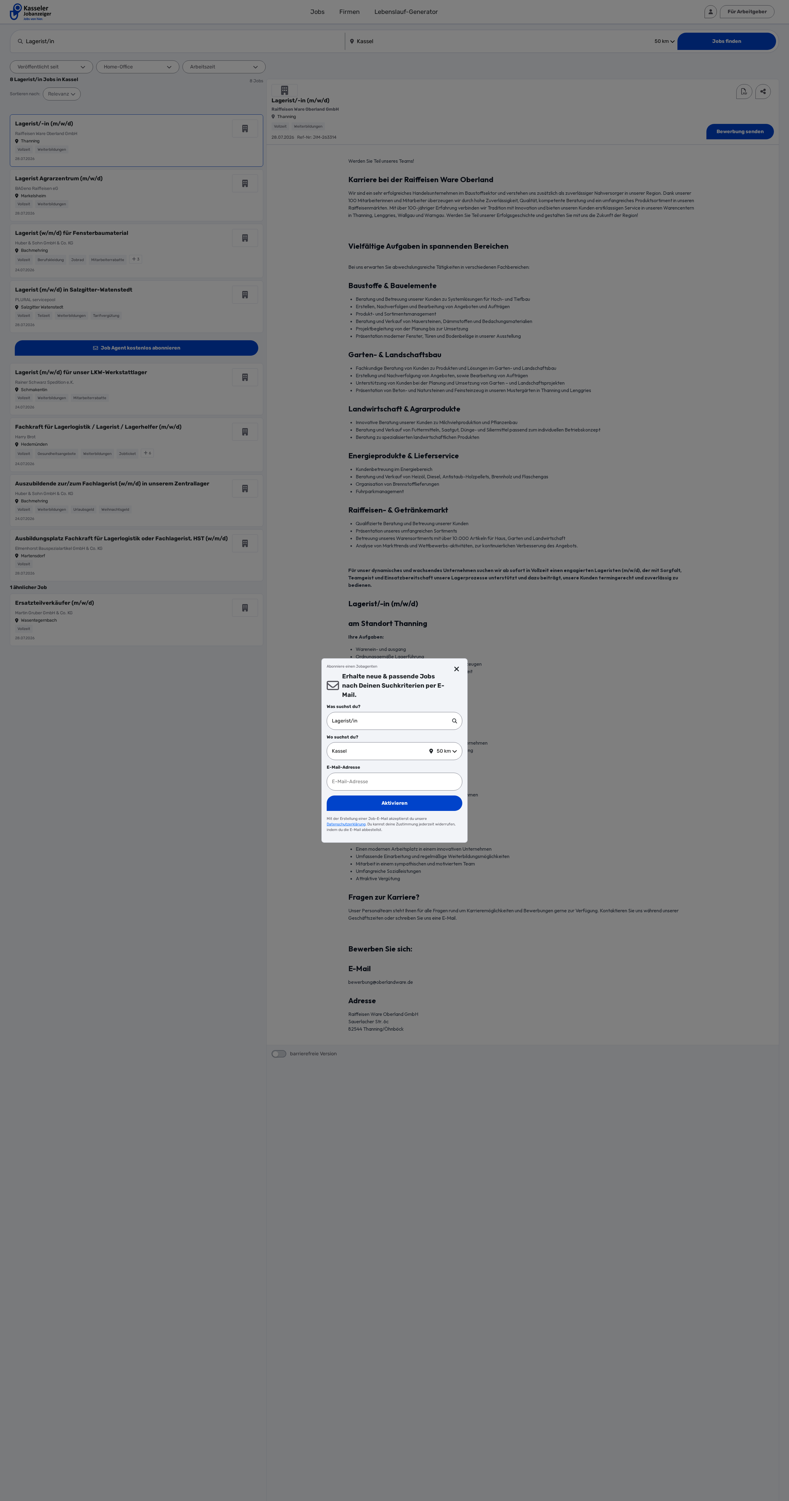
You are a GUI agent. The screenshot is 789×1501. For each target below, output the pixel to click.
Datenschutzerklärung (346, 824)
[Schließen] (457, 669)
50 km (444, 751)
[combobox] (392, 721)
